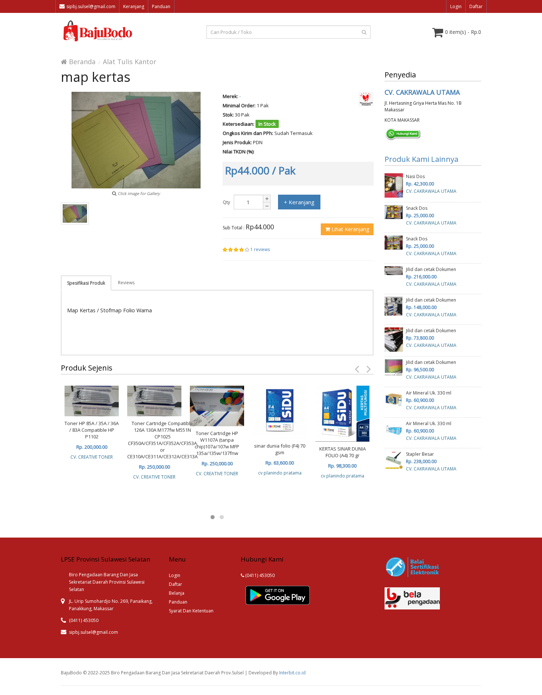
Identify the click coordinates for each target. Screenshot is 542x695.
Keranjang (133, 6)
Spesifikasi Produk (86, 283)
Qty (226, 202)
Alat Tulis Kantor (129, 61)
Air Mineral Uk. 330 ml (428, 393)
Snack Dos (416, 208)
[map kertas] (75, 213)
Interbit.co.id (292, 673)
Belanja (176, 593)
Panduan (161, 6)
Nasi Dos (415, 176)
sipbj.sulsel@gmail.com (90, 6)
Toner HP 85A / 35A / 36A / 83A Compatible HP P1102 (92, 430)
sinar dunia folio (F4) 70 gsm (279, 449)
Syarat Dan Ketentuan (191, 611)
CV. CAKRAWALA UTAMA (422, 92)
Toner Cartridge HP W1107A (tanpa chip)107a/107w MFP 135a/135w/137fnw (217, 443)
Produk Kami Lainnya (421, 159)
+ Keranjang (299, 202)
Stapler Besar (420, 454)
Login (456, 6)
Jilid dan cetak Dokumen (431, 269)
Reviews (126, 282)
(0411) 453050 (259, 575)
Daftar (476, 6)
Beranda (81, 61)
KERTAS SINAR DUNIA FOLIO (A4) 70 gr (342, 452)
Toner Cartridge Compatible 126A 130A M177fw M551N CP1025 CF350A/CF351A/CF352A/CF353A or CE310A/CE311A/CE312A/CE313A (162, 440)
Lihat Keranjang (349, 229)
